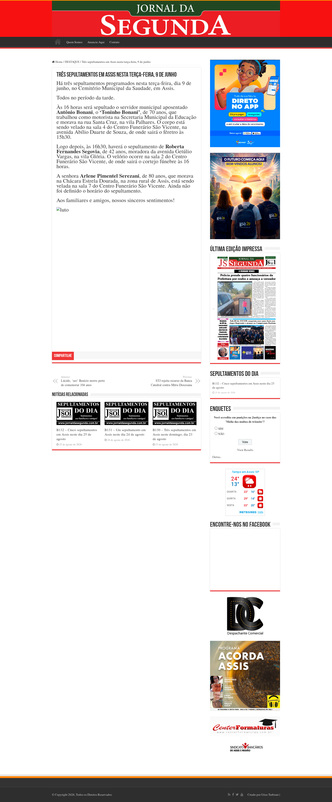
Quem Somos (74, 42)
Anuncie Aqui (96, 42)
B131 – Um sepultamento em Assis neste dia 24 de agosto (125, 431)
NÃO (221, 434)
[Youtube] (242, 794)
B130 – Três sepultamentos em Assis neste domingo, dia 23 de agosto (174, 434)
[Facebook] (233, 794)
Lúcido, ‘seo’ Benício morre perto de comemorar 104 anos (83, 381)
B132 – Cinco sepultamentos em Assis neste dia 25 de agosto (76, 434)
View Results (245, 450)
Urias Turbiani (270, 795)
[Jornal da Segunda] (166, 19)
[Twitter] (237, 794)
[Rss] (229, 794)
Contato (114, 42)
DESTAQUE (72, 62)
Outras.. (217, 457)
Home (58, 41)
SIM (220, 429)
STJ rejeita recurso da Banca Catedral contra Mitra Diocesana (171, 381)
